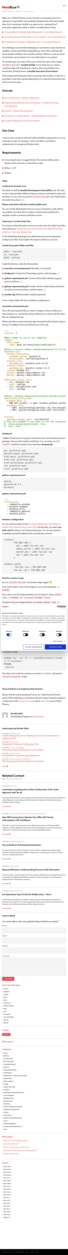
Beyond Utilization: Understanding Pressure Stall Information (31, 870)
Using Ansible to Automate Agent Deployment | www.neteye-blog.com (33, 32)
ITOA (14, 742)
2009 (7, 1214)
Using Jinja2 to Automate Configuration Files (20, 744)
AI (10, 786)
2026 (7, 1166)
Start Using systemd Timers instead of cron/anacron (23, 761)
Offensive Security (11, 1109)
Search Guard (9, 1005)
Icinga (6, 994)
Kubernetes (14, 786)
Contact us (6, 1034)
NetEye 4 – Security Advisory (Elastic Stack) (16, 1147)
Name (5, 926)
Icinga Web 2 (9, 1087)
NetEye (17, 742)
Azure (11, 813)
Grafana (7, 991)
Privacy (27, 1252)
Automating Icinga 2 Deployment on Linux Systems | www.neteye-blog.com (34, 37)
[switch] (25, 634)
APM (11, 866)
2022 (7, 1178)
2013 (7, 1203)
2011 (6, 1209)
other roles (45, 701)
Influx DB (7, 1003)
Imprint (36, 1252)
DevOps (18, 733)
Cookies (32, 1252)
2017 (7, 1192)
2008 (6, 1217)
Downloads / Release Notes (15, 1075)
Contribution (13, 747)
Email (4, 936)
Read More (5, 806)
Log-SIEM (8, 1095)
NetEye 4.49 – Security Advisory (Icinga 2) (15, 1140)
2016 (7, 1194)
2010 (7, 1211)
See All (4, 766)
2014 (7, 1200)
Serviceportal (8, 1042)
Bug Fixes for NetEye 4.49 (11, 1144)
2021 (7, 1180)
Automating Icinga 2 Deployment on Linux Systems (22, 750)
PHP (6, 1112)
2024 (7, 1172)
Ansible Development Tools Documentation (22, 121)
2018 (7, 1189)
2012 (7, 1206)
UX (5, 1129)
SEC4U (7, 1115)
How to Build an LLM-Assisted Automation (21, 845)
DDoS (6, 1067)
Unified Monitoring (41, 813)
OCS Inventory (9, 1017)
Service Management (25, 759)
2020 (7, 1183)
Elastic (6, 989)
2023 (7, 1175)
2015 (6, 1197)
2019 (7, 1186)
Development (13, 733)
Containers (11, 778)
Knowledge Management (14, 1092)
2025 (7, 1169)
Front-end (8, 1081)
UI (6, 1121)
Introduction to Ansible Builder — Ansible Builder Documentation (30, 116)
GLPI (5, 1011)
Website (5, 946)
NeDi (5, 1008)
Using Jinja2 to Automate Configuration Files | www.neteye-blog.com (32, 42)
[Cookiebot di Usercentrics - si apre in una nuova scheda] (58, 606)
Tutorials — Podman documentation (18, 111)
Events (8, 1078)
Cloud (10, 742)
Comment (6, 956)
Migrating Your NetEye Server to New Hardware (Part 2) (20, 1150)
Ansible (6, 778)
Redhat (6, 1022)
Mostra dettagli (58, 641)
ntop (5, 997)
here (22, 200)
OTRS (5, 1000)
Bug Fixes (9, 1061)
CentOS (6, 1020)
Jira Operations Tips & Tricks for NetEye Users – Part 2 (26, 894)
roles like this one (25, 701)
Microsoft (19, 813)
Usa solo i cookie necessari (33, 647)
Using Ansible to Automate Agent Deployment (21, 755)
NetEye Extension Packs (31, 813)
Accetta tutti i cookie (55, 647)
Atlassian (7, 1014)
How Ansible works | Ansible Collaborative (21, 98)
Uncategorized (10, 1123)
